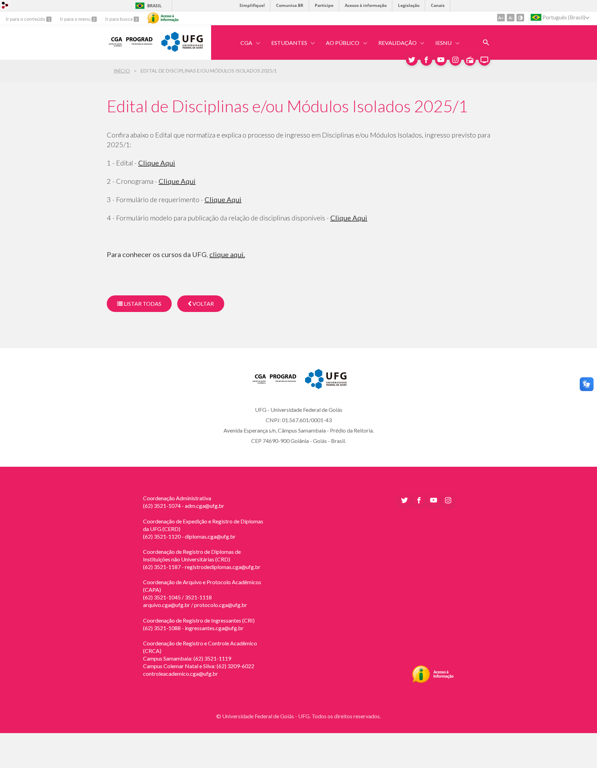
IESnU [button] (443, 42)
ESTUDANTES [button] (289, 42)
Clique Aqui (156, 163)
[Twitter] (412, 60)
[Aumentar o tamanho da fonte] (501, 17)
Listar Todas (142, 303)
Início (122, 71)
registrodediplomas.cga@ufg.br (222, 566)
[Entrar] (5, 6)
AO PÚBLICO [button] (342, 42)
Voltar (202, 303)
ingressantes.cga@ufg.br (214, 628)
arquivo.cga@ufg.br (166, 604)
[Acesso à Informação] (163, 18)
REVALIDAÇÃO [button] (397, 42)
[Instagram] (455, 60)
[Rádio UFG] (470, 60)
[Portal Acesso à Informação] (433, 681)
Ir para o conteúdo (26, 19)
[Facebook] (426, 60)
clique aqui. (227, 254)
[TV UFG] (484, 60)
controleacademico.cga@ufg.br (180, 673)
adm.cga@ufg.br (204, 505)
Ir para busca (119, 19)
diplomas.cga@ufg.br (210, 536)
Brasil (154, 6)
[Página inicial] (130, 46)
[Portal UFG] (182, 49)
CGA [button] (246, 42)
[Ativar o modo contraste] (520, 17)
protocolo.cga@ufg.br (220, 604)
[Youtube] (441, 60)
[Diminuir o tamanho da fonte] (510, 17)
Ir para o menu (76, 19)
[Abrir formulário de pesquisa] (486, 42)
